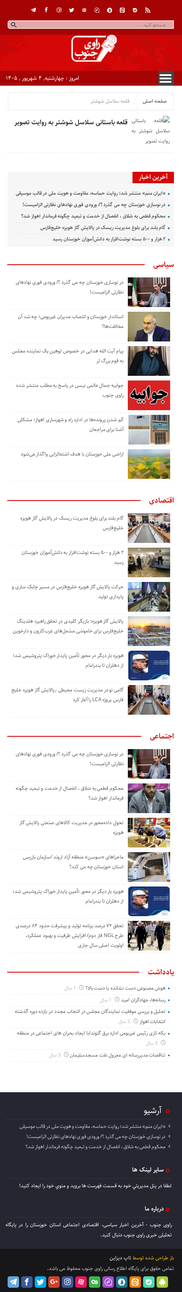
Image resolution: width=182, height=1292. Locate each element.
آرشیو (153, 1110)
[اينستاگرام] (59, 10)
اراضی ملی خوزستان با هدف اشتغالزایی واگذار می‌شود (72, 454)
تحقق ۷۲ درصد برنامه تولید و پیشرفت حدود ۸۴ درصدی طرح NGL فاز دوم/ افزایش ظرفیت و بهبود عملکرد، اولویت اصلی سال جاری (70, 935)
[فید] (148, 10)
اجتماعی (162, 736)
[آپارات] (84, 10)
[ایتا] (122, 10)
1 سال (70, 988)
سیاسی (163, 264)
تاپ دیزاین (120, 1258)
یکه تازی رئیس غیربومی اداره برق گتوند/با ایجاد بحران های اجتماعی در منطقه (91, 1033)
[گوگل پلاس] (54, 1282)
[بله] (135, 10)
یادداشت (161, 972)
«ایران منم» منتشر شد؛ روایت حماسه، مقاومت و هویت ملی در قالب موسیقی (91, 193)
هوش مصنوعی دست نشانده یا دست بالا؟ (125, 988)
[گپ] (97, 10)
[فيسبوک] (46, 10)
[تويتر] (71, 10)
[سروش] (109, 10)
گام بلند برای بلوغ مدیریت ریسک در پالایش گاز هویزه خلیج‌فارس (102, 228)
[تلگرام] (33, 10)
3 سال (125, 1021)
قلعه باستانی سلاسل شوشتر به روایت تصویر (70, 122)
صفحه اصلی (155, 101)
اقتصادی (161, 500)
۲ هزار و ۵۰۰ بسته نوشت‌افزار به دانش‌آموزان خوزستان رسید (108, 239)
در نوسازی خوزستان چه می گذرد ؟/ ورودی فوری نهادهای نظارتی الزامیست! (94, 205)
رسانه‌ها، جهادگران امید (143, 1000)
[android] (162, 1282)
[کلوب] (94, 1282)
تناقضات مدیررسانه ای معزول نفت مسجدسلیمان (117, 1055)
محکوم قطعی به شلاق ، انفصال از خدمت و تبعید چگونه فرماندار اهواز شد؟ (93, 216)
